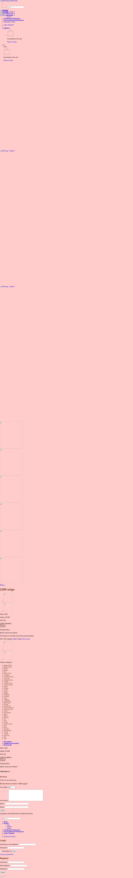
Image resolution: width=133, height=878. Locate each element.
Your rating (4, 787)
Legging (6, 699)
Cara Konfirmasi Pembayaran (14, 831)
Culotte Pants (8, 683)
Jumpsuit (6, 694)
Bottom (2, 585)
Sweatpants (7, 730)
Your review (4, 800)
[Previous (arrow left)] (0, 877)
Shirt (5, 721)
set (5, 719)
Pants (5, 711)
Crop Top (7, 678)
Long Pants (7, 701)
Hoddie (6, 688)
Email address (5, 865)
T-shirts (6, 734)
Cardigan (7, 675)
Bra (5, 672)
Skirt (5, 725)
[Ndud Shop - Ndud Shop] (9, 1)
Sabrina (6, 717)
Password (3, 848)
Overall (6, 704)
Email (2, 807)
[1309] (8, 601)
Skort (5, 727)
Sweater (6, 729)
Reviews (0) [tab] (7, 745)
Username (4, 862)
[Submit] (8, 9)
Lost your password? (6, 854)
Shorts (6, 722)
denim (24, 639)
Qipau (6, 716)
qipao (5, 714)
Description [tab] (8, 741)
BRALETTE (7, 673)
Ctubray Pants (8, 680)
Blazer (6, 668)
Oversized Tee (8, 709)
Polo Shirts (7, 712)
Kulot (5, 698)
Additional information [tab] (11, 743)
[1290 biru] (8, 611)
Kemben (6, 696)
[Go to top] (0, 815)
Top (5, 737)
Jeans (6, 691)
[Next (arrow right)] (2, 877)
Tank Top (6, 735)
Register (3, 872)
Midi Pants (7, 703)
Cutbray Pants (8, 685)
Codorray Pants (9, 677)
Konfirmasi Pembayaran (12, 830)
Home (6, 822)
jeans (28, 639)
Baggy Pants (8, 665)
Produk (6, 823)
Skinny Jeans (8, 724)
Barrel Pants (8, 667)
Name (2, 803)
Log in (14, 851)
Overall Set (7, 706)
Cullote (6, 681)
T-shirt (6, 732)
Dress (5, 686)
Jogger (6, 693)
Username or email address (9, 844)
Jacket (6, 690)
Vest (5, 738)
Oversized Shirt (8, 707)
